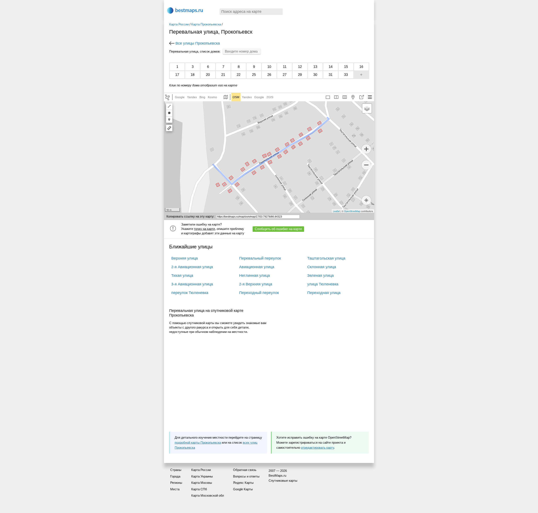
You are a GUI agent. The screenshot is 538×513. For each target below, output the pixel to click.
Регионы (176, 482)
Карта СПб (199, 489)
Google (180, 97)
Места (174, 489)
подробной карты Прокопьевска (198, 442)
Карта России (179, 24)
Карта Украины (202, 476)
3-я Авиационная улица (192, 284)
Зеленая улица (320, 275)
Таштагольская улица (326, 258)
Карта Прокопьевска (206, 24)
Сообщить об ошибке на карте (278, 229)
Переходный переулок (259, 293)
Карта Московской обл (207, 495)
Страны (175, 470)
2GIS (269, 97)
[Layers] (367, 108)
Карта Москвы (201, 482)
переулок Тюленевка (189, 293)
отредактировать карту (317, 447)
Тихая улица (182, 275)
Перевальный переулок (260, 258)
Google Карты (243, 489)
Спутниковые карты (283, 480)
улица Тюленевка (322, 284)
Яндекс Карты (243, 482)
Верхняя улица (184, 258)
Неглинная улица (254, 275)
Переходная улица (323, 293)
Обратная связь (244, 470)
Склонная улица (321, 267)
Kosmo (212, 97)
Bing (202, 97)
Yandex (192, 97)
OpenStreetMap (352, 211)
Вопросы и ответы (246, 476)
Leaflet (336, 211)
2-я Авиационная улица (192, 267)
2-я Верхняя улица (255, 284)
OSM (236, 97)
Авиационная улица (256, 267)
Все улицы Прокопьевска (197, 43)
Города (175, 476)
